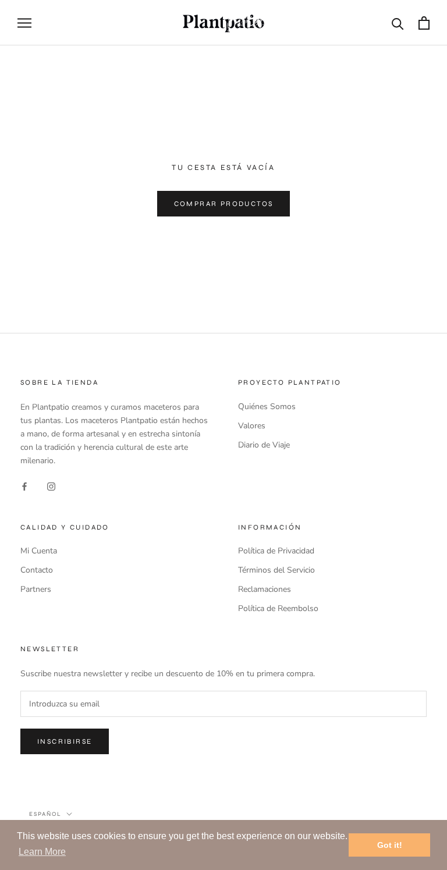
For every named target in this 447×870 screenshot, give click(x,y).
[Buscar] (398, 23)
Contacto (36, 570)
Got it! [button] (389, 845)
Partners (35, 589)
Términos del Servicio (276, 570)
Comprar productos (224, 204)
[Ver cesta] (424, 23)
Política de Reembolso (278, 608)
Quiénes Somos (267, 406)
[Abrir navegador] (24, 23)
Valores (251, 425)
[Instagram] (51, 485)
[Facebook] (24, 485)
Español (45, 814)
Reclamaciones (264, 589)
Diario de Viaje (264, 444)
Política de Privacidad (276, 550)
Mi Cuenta (38, 550)
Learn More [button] (42, 852)
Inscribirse (64, 741)
